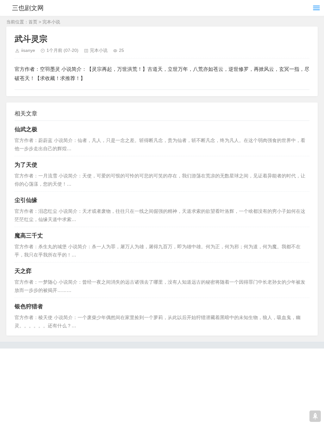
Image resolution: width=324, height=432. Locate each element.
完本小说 (51, 21)
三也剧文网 (28, 7)
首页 (32, 21)
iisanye (28, 50)
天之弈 (23, 271)
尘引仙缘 (26, 200)
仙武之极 (26, 129)
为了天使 (26, 165)
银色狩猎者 (29, 306)
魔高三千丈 (29, 235)
